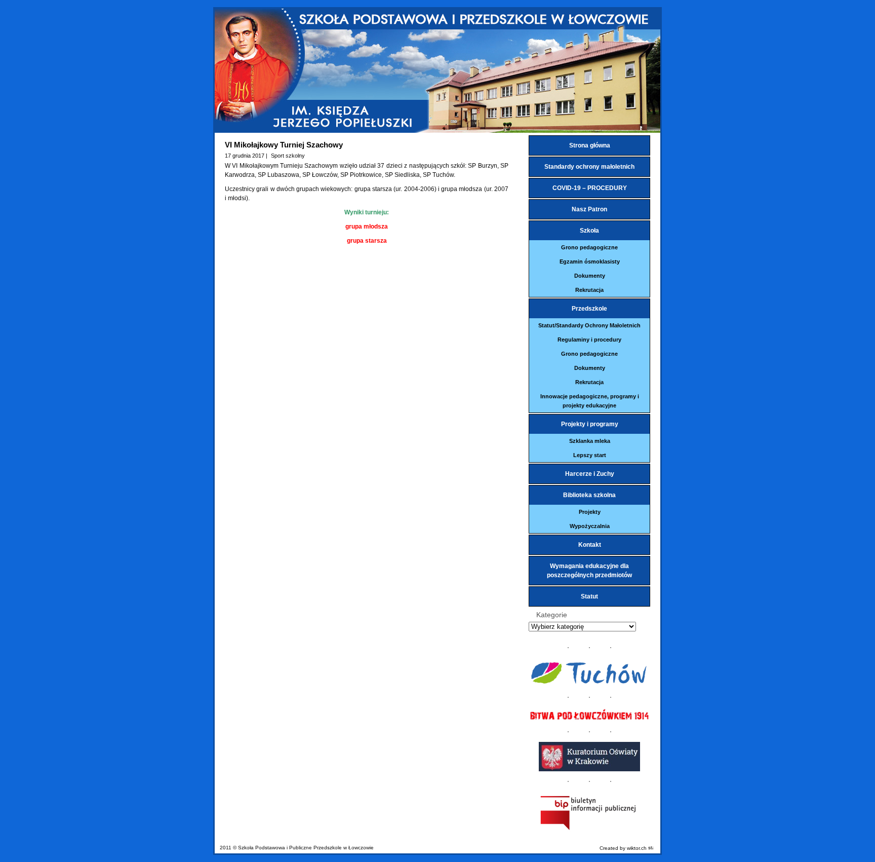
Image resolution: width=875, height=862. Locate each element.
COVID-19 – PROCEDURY (589, 188)
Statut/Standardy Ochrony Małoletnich (589, 325)
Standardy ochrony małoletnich (589, 166)
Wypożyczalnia (590, 526)
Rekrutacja (589, 290)
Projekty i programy (589, 424)
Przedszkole (589, 308)
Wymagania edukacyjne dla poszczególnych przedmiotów (589, 571)
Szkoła (589, 230)
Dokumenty (589, 276)
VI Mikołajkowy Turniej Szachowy (284, 144)
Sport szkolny (288, 156)
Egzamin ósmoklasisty (590, 261)
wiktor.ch (637, 848)
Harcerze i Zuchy (589, 473)
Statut (589, 596)
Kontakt (589, 544)
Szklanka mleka (589, 441)
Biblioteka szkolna (589, 495)
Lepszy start (589, 455)
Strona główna (589, 145)
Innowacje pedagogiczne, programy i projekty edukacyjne (589, 400)
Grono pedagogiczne (589, 247)
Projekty (590, 512)
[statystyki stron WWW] (650, 848)
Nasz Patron (589, 209)
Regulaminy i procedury (589, 339)
